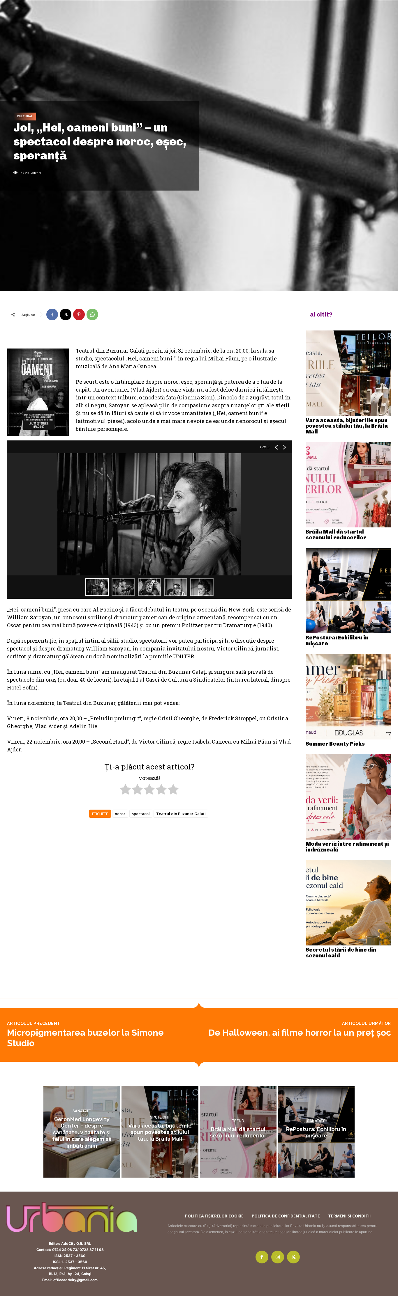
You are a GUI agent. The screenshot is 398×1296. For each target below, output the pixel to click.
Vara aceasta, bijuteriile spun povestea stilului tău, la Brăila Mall (347, 426)
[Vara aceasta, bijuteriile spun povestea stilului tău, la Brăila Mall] (348, 373)
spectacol (141, 813)
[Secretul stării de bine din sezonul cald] (348, 902)
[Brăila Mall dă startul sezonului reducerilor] (348, 485)
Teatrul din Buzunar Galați (181, 813)
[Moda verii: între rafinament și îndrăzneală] (348, 797)
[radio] (125, 790)
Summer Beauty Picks (335, 744)
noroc (120, 813)
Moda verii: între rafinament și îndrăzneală (347, 847)
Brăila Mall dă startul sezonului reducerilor (336, 535)
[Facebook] (52, 314)
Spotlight (160, 1117)
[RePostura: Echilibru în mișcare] (348, 591)
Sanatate (82, 1110)
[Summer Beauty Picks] (348, 696)
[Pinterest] (79, 314)
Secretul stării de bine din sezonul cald (341, 953)
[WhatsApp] (92, 314)
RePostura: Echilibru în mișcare (337, 640)
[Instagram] (277, 1257)
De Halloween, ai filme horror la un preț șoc (300, 1032)
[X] (65, 314)
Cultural (25, 116)
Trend (238, 1120)
